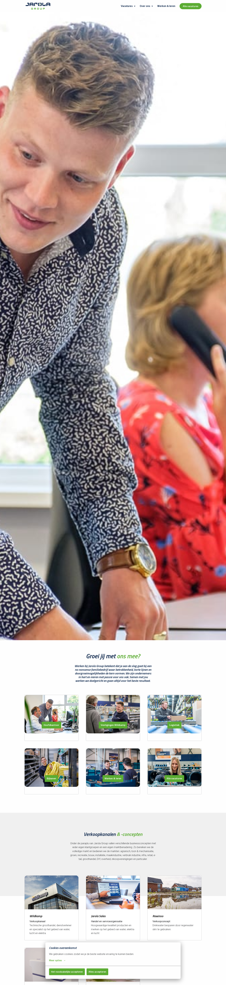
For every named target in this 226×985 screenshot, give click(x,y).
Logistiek (174, 725)
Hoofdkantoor (51, 725)
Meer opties (55, 960)
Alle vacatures (190, 6)
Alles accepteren (97, 971)
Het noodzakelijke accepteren (67, 971)
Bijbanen (51, 778)
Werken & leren (166, 6)
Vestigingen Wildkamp (113, 725)
